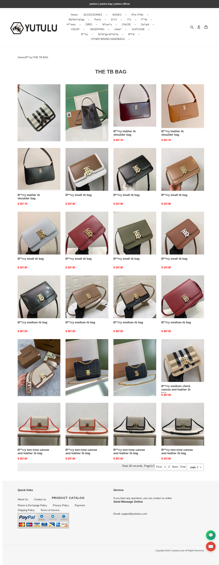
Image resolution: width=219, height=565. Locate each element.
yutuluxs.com (178, 550)
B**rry (84, 34)
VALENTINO (97, 29)
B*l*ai (131, 34)
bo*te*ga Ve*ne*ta (108, 34)
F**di (144, 19)
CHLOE (126, 24)
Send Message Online (128, 501)
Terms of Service (50, 510)
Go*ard (145, 24)
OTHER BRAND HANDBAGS (108, 39)
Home (21, 57)
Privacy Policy (61, 505)
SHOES (116, 14)
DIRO (89, 24)
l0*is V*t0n (137, 14)
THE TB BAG (40, 57)
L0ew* (117, 29)
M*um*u (107, 24)
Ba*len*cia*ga (76, 19)
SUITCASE (138, 29)
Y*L (129, 19)
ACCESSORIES (92, 14)
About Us (23, 499)
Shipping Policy (26, 510)
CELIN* (75, 29)
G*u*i (114, 19)
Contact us (40, 499)
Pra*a (97, 19)
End (183, 466)
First (159, 466)
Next (175, 466)
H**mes (71, 24)
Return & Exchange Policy (32, 505)
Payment (80, 505)
